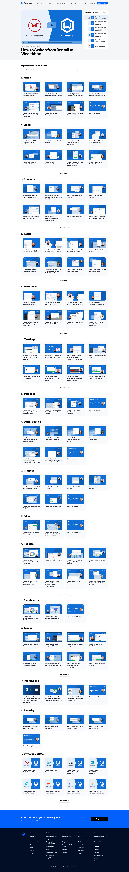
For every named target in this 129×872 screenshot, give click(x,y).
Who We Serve (49, 3)
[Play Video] (23, 42)
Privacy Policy (75, 866)
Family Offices (49, 858)
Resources (73, 3)
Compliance (65, 842)
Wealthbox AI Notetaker (36, 842)
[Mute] (74, 42)
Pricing (66, 3)
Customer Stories (82, 839)
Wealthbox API (81, 853)
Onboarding (81, 847)
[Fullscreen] (80, 42)
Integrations (59, 3)
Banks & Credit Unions (51, 852)
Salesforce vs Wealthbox (100, 836)
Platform (39, 3)
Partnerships (97, 852)
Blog (79, 836)
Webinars (80, 842)
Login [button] (86, 3)
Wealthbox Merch (98, 855)
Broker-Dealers (50, 846)
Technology (65, 852)
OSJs (47, 849)
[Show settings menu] (77, 42)
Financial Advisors (66, 836)
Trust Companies (50, 855)
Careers (96, 858)
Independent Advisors (51, 836)
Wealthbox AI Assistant (35, 839)
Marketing (64, 849)
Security (32, 850)
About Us (96, 849)
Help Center (81, 850)
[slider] (50, 42)
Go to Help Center (98, 819)
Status (31, 853)
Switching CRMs (35, 46)
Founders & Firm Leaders (68, 839)
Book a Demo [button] (102, 3)
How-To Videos (25, 46)
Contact (96, 861)
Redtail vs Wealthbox (99, 839)
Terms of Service (66, 866)
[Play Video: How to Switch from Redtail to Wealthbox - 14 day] (51, 25)
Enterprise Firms (50, 839)
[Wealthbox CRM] (26, 3)
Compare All (97, 842)
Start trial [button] (92, 3)
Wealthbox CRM (34, 836)
